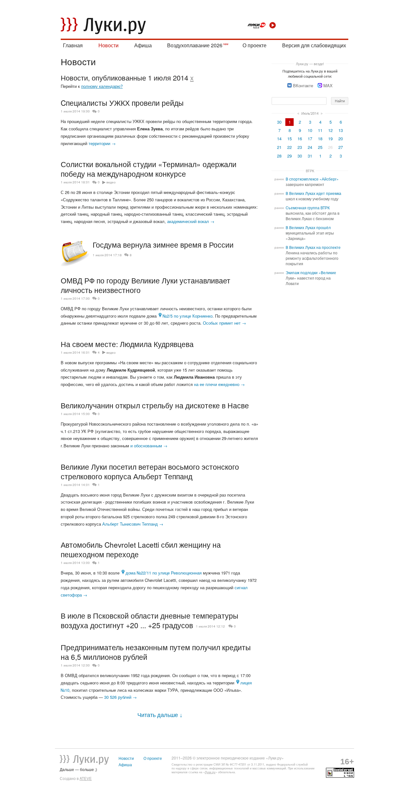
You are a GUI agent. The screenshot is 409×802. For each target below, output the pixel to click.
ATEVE (86, 778)
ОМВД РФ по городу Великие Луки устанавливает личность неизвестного (145, 285)
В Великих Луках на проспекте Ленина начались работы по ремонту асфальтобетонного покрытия (313, 255)
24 (310, 147)
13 (340, 130)
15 (289, 138)
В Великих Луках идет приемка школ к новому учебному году (313, 196)
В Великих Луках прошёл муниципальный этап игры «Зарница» (310, 233)
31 (310, 156)
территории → (102, 143)
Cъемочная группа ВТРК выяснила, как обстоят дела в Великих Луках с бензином (312, 213)
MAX (328, 85)
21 (279, 147)
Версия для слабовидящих (314, 45)
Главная (73, 45)
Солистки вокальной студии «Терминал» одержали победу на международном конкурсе (148, 169)
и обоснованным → (148, 446)
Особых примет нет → (224, 323)
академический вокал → (190, 221)
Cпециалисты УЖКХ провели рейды (122, 102)
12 (330, 130)
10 (310, 130)
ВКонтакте (303, 85)
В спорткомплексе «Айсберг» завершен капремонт (312, 181)
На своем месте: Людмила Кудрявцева (127, 344)
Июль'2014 (310, 113)
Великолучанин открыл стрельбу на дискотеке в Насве (155, 405)
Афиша (143, 45)
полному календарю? (102, 86)
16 (299, 138)
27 (340, 147)
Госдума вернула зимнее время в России (163, 244)
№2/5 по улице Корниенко (187, 316)
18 (320, 138)
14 (279, 138)
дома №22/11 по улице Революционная (164, 573)
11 (320, 130)
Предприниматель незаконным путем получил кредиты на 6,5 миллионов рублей (156, 652)
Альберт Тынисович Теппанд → (132, 524)
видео (111, 182)
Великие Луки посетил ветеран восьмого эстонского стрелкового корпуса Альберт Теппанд (150, 471)
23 (299, 147)
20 (340, 138)
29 (289, 156)
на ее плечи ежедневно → (219, 384)
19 (330, 138)
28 (279, 156)
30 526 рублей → (120, 697)
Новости (108, 45)
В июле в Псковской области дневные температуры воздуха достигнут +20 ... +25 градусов (149, 620)
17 (310, 138)
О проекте (254, 45)
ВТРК (310, 170)
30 (279, 122)
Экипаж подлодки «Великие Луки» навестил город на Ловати (311, 278)
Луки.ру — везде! (310, 63)
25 (320, 147)
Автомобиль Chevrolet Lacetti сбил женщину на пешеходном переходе (141, 549)
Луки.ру (210, 772)
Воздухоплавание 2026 (194, 45)
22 (289, 147)
